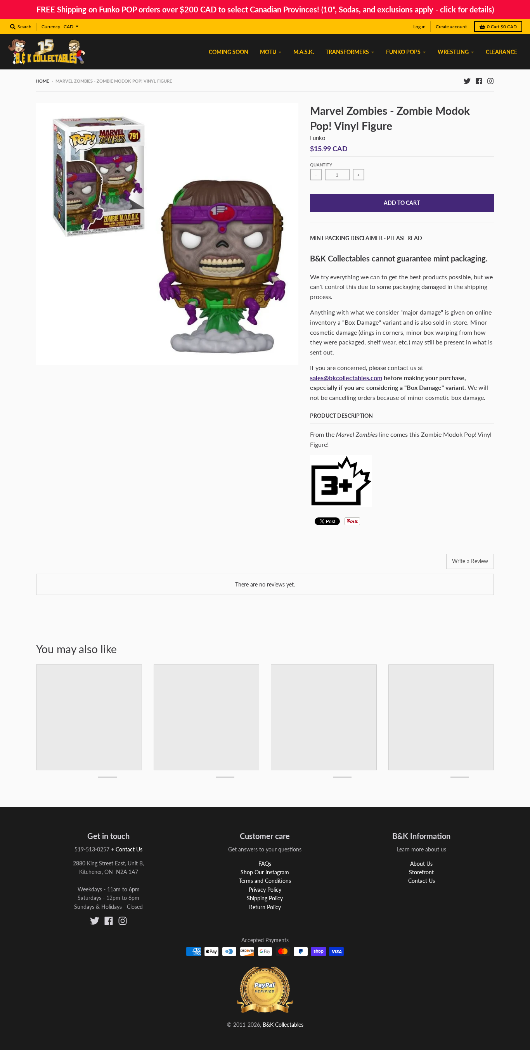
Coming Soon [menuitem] (228, 51)
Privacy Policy (265, 889)
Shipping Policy (265, 898)
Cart (502, 26)
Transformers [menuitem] (347, 51)
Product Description (341, 415)
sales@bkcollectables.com (346, 377)
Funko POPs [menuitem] (403, 51)
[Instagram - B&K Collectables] (490, 80)
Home (42, 80)
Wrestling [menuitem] (453, 51)
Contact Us (129, 849)
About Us (421, 863)
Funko (318, 137)
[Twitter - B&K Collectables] (467, 80)
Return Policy (265, 907)
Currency (51, 26)
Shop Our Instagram (265, 872)
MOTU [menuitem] (268, 51)
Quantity (321, 164)
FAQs (264, 863)
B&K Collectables (283, 1024)
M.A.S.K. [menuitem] (303, 51)
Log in (419, 26)
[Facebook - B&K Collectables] (478, 80)
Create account (451, 26)
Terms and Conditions (265, 880)
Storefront (421, 872)
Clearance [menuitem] (501, 51)
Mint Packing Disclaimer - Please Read (366, 238)
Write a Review (470, 561)
